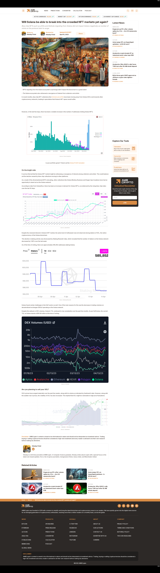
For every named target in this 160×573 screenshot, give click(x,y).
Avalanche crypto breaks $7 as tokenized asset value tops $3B (53, 488)
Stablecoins (26, 540)
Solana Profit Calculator (77, 163)
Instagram (73, 536)
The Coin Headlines (124, 536)
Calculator (77, 10)
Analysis (25, 536)
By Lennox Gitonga (48, 478)
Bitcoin (24, 524)
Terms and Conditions (125, 528)
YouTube (72, 540)
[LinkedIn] (33, 449)
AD (157, 0)
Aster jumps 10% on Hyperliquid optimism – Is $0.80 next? (96, 474)
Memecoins (46, 470)
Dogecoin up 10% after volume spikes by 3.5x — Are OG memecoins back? (53, 474)
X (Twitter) (73, 524)
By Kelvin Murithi (93, 478)
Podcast (88, 10)
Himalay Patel (31, 34)
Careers (96, 540)
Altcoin (90, 470)
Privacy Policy (122, 524)
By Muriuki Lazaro (118, 81)
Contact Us (97, 532)
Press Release (51, 528)
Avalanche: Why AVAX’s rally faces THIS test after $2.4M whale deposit (98, 488)
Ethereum (25, 528)
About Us (96, 524)
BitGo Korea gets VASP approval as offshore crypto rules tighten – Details (124, 77)
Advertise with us (99, 536)
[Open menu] (23, 10)
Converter (66, 10)
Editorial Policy (123, 532)
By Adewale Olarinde (49, 492)
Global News (116, 73)
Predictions (55, 10)
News (46, 10)
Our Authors (98, 528)
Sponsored (50, 524)
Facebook (73, 528)
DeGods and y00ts (58, 97)
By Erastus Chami (93, 492)
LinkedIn (72, 532)
